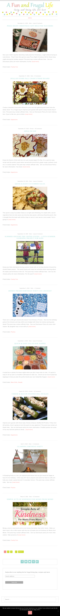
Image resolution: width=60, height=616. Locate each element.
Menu (30, 18)
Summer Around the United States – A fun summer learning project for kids (30, 237)
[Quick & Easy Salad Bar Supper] (30, 369)
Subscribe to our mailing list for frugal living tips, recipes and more (27, 572)
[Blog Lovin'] (37, 561)
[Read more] (35, 61)
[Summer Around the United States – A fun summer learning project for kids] (30, 263)
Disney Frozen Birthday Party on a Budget (30, 291)
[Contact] (29, 561)
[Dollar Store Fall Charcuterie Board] (30, 104)
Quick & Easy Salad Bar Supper (30, 343)
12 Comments (37, 391)
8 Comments (38, 76)
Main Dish (14, 382)
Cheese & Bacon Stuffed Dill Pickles (30, 394)
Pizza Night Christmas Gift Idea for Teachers (30, 26)
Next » (21, 551)
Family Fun (14, 67)
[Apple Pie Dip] (30, 156)
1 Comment (37, 288)
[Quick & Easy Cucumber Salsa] (30, 209)
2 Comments (36, 444)
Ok (30, 612)
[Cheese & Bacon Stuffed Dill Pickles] (30, 419)
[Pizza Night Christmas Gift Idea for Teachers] (30, 51)
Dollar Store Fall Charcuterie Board (30, 78)
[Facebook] (22, 561)
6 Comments (36, 496)
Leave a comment (37, 23)
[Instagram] (33, 561)
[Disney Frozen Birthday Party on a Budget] (30, 316)
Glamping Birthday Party (30, 446)
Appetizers (14, 119)
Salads (20, 382)
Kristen (32, 128)
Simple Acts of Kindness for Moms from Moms (30, 499)
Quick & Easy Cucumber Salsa (30, 184)
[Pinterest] (26, 561)
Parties (13, 332)
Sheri (30, 23)
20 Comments (38, 128)
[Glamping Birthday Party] (30, 472)
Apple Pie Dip (30, 131)
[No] (58, 611)
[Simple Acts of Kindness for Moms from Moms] (30, 524)
